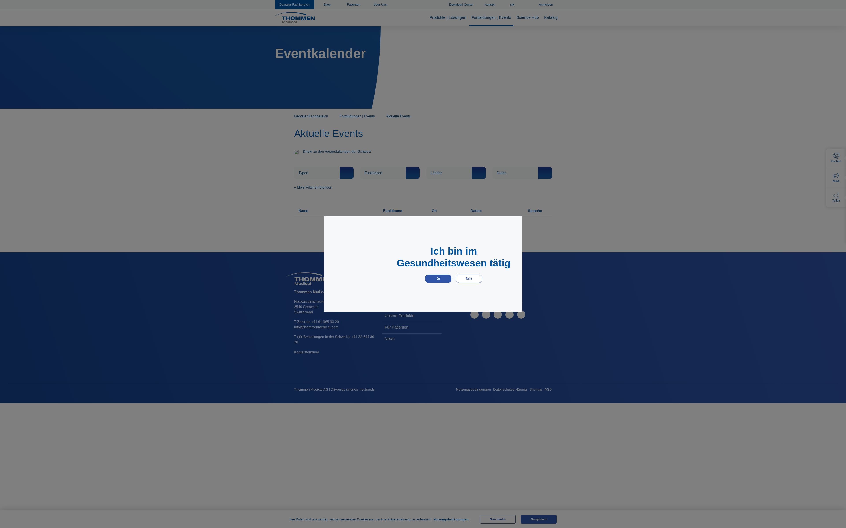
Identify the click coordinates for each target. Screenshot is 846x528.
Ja (438, 278)
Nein (469, 278)
